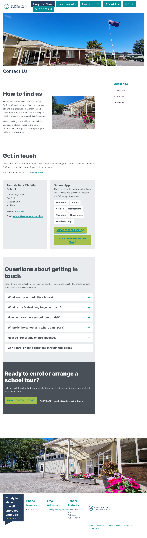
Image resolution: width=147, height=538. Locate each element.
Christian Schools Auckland (120, 525)
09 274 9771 (19, 211)
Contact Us (119, 102)
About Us (112, 4)
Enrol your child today (21, 400)
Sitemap (100, 525)
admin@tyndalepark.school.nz (28, 216)
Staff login (95, 528)
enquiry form (36, 172)
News (129, 4)
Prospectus (119, 96)
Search (90, 525)
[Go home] (99, 508)
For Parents (67, 4)
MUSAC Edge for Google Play (72, 240)
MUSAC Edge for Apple (69, 230)
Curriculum (90, 4)
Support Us (43, 9)
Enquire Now (42, 4)
